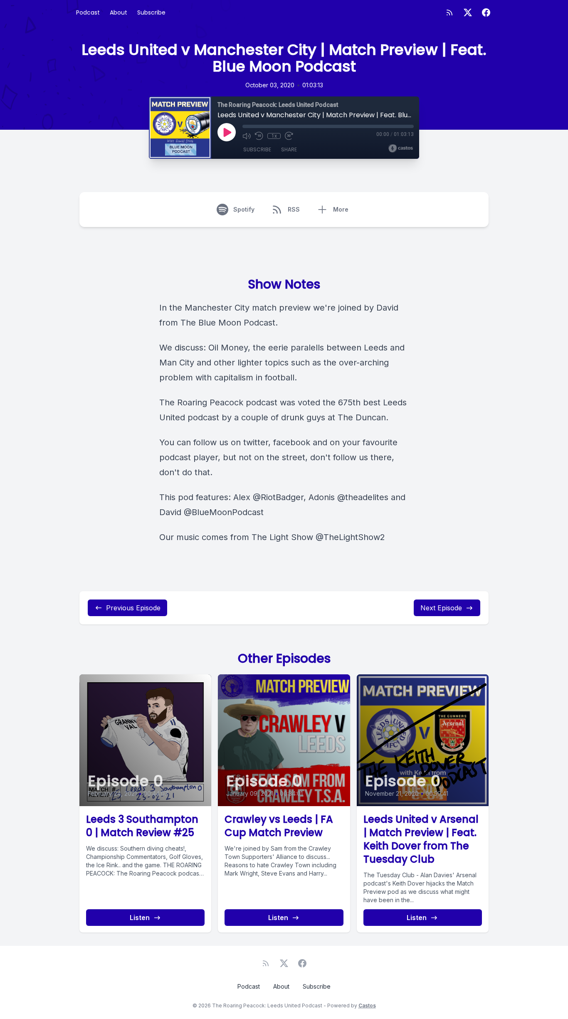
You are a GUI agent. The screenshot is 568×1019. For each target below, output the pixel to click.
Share (289, 149)
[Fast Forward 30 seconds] (289, 136)
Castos (367, 1005)
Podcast (88, 12)
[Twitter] (467, 12)
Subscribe (151, 12)
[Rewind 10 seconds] (259, 136)
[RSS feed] (449, 12)
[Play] (226, 132)
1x (274, 136)
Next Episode (441, 608)
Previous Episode (133, 608)
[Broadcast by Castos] (400, 148)
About (118, 12)
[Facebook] (486, 12)
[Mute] (246, 136)
